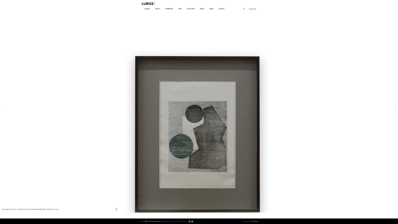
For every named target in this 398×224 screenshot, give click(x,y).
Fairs (180, 9)
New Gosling (254, 221)
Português (252, 9)
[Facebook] (192, 221)
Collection (191, 9)
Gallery (147, 9)
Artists (157, 9)
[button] (30, 106)
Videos (202, 9)
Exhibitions (169, 9)
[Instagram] (189, 221)
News (211, 9)
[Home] (147, 5)
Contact (221, 9)
